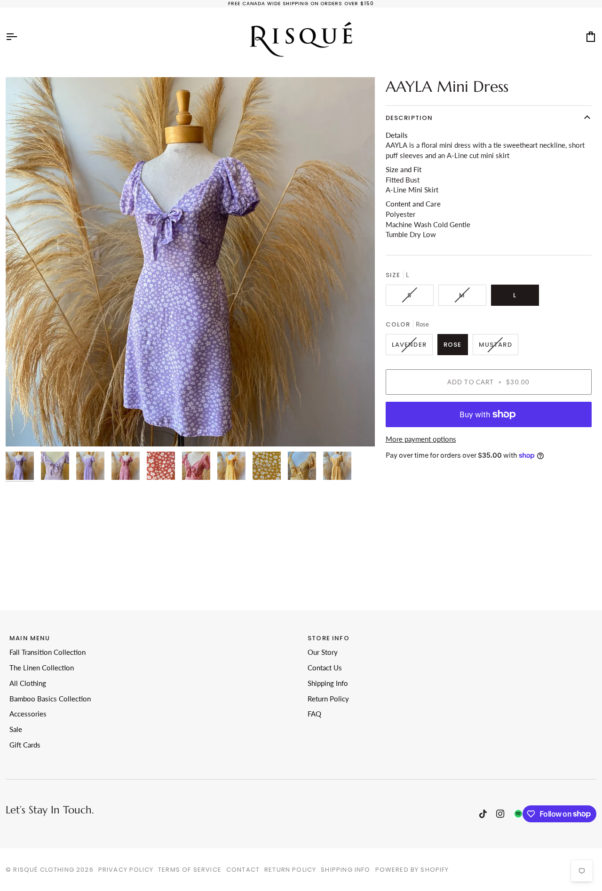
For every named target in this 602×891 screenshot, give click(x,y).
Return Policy (328, 699)
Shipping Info (328, 683)
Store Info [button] (328, 638)
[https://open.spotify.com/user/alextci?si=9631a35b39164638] (518, 814)
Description (409, 117)
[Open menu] (20, 37)
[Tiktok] (483, 814)
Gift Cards (24, 745)
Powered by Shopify (412, 869)
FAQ (314, 714)
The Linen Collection (41, 668)
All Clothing (27, 683)
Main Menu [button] (29, 638)
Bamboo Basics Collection (50, 699)
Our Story (323, 652)
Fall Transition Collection (47, 652)
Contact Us (325, 668)
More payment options (421, 439)
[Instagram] (500, 814)
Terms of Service (190, 869)
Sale (15, 729)
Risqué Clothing (43, 869)
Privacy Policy (125, 869)
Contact (243, 869)
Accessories (28, 714)
